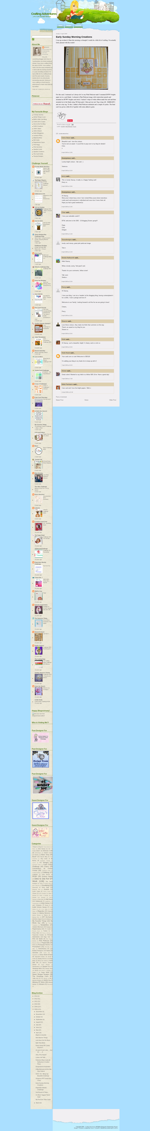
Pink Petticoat (68, 126)
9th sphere (115, 1128)
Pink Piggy (36, 145)
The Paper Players (40, 180)
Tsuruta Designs (38, 156)
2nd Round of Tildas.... (42, 1092)
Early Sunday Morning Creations (74, 37)
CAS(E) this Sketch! (41, 411)
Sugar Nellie (45, 972)
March (38, 1103)
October (38, 1017)
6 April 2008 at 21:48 (67, 234)
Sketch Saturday (40, 351)
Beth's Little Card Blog (40, 119)
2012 (35, 999)
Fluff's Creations (38, 126)
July (37, 1025)
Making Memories (44, 913)
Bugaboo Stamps (45, 860)
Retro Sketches (39, 494)
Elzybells (46, 889)
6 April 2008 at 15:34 (67, 170)
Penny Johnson (46, 933)
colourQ (37, 508)
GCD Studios (42, 893)
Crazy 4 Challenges (41, 384)
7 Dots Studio (46, 846)
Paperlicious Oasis (39, 142)
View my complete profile (41, 89)
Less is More (39, 357)
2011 (35, 1001)
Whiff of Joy (38, 591)
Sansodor (35, 952)
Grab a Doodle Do (45, 895)
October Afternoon (37, 927)
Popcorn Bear (36, 942)
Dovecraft (35, 887)
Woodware (50, 984)
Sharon (64, 321)
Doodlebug (45, 885)
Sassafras (34, 954)
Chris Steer (66, 138)
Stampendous (36, 966)
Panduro (48, 927)
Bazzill (34, 856)
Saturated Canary (40, 956)
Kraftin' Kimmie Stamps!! (43, 323)
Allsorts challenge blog (42, 267)
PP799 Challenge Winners (45, 183)
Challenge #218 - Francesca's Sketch (47, 676)
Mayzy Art (47, 915)
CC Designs (44, 862)
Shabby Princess (42, 958)
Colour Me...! (38, 577)
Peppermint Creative (38, 935)
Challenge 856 (47, 268)
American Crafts (48, 851)
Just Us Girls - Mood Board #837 (47, 224)
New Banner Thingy (42, 1037)
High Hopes (49, 899)
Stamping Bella (37, 968)
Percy (64, 287)
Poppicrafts (45, 943)
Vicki (63, 339)
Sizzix (74, 126)
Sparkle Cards (37, 149)
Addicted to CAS (40, 194)
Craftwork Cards (46, 870)
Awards (36, 854)
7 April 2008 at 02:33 (67, 365)
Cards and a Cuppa (39, 121)
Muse (36, 446)
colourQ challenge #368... (45, 511)
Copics (46, 866)
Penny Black (35, 933)
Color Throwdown (40, 337)
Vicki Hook (66, 353)
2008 (35, 1009)
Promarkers (36, 946)
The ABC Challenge (41, 486)
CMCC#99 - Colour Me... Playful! (46, 581)
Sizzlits (45, 960)
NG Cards (36, 140)
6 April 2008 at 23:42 (67, 333)
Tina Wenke (44, 978)
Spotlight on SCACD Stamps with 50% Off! (47, 608)
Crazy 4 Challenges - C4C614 (46, 387)
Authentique (38, 852)
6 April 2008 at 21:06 (67, 206)
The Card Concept (40, 307)
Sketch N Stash (39, 632)
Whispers (42, 984)
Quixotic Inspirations (41, 605)
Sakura (48, 950)
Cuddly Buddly (36, 872)
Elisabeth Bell (36, 889)
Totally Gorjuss (39, 645)
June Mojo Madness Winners (46, 476)
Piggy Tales (47, 937)
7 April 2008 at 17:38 (67, 378)
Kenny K (47, 905)
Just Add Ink (38, 294)
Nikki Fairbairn (67, 384)
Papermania (36, 929)
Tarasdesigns (67, 239)
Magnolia (41, 911)
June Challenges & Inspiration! (46, 327)
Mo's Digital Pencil (40, 919)
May (37, 1030)
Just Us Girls (39, 221)
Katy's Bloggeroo (38, 133)
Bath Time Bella (40, 1043)
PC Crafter (48, 929)
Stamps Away (49, 968)
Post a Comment (61, 397)
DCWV (63, 126)
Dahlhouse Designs (41, 245)
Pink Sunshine (37, 147)
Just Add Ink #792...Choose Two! (47, 297)
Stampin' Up (46, 966)
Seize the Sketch (40, 686)
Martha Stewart (36, 915)
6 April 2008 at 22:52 (67, 315)
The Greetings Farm (40, 976)
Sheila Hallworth (68, 258)
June (37, 1027)
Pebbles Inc (46, 931)
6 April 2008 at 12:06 (67, 152)
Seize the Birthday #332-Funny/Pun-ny (47, 284)
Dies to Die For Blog (39, 124)
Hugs (44, 593)
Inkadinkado (35, 903)
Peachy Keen (36, 931)
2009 (35, 1006)
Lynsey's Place (37, 135)
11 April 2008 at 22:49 (67, 392)
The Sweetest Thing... (41, 618)
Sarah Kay (46, 952)
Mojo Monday (39, 473)
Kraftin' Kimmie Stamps (39, 907)
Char (63, 212)
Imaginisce (48, 901)
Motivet (49, 919)
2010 (35, 1004)
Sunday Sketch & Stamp (42, 673)
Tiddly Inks (35, 978)
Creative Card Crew (41, 521)
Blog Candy (44, 858)
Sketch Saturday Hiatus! (41, 352)
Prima (33, 944)
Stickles (36, 970)
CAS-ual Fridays (40, 432)
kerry (64, 176)
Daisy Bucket (46, 874)
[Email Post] (72, 124)
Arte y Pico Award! (41, 1055)
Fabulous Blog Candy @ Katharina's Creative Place (43, 1062)
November (39, 1014)
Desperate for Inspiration (43, 1066)
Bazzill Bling (43, 856)
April (37, 1032)
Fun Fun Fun (46, 565)
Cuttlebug (45, 872)
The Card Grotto (38, 154)
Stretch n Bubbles (46, 970)
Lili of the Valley (43, 909)
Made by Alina (37, 138)
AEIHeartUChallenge (41, 549)
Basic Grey (45, 854)
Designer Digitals (47, 876)
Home (60, 25)
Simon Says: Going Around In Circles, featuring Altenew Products (42, 239)
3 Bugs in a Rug (36, 846)
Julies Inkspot (37, 131)
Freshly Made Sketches (42, 166)
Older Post (112, 400)
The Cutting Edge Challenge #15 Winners (47, 662)
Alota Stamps (41, 848)
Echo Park (45, 887)
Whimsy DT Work (38, 982)
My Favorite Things (41, 424)
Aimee (64, 371)
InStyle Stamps (45, 903)
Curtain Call (38, 459)
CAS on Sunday (39, 207)
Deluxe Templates (95, 1128)
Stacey (46, 47)
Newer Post (59, 400)
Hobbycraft (39, 901)
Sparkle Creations (38, 151)
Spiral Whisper (45, 964)
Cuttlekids (35, 874)
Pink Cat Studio (37, 939)
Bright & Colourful (41, 1035)
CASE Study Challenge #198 (42, 701)
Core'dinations (36, 868)
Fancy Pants (46, 891)
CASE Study (38, 700)
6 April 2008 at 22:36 (67, 281)
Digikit (41, 883)
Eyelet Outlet (36, 891)
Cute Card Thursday (41, 397)
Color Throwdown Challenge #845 (47, 340)
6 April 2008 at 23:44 (67, 347)
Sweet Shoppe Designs (40, 974)
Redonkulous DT (43, 948)
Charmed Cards (36, 864)
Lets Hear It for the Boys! (43, 1040)
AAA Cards (38, 253)
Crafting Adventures (44, 13)
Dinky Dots (48, 883)
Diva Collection (36, 885)
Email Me (78, 25)
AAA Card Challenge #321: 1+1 (47, 256)
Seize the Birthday (40, 280)
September (39, 1019)
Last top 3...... (46, 633)
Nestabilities (45, 925)
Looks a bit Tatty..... (41, 1057)
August (38, 1022)
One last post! (47, 399)
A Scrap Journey (38, 115)
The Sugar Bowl (39, 535)
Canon (34, 862)
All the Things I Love (39, 117)
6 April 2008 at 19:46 (67, 186)
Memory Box (35, 917)
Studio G (35, 972)
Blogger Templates (79, 1128)
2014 (35, 996)
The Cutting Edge (40, 659)
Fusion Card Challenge (42, 370)
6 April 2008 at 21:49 (67, 252)
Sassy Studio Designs (46, 954)
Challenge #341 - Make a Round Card (47, 210)
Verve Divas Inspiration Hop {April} (47, 621)
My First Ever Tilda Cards (43, 1099)
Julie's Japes (37, 128)
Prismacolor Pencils (44, 945)
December (39, 1011)
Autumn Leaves (48, 852)
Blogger (68, 25)
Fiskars (34, 893)
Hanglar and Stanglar (38, 897)
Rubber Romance (37, 950)
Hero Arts (40, 899)
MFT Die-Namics (47, 917)
